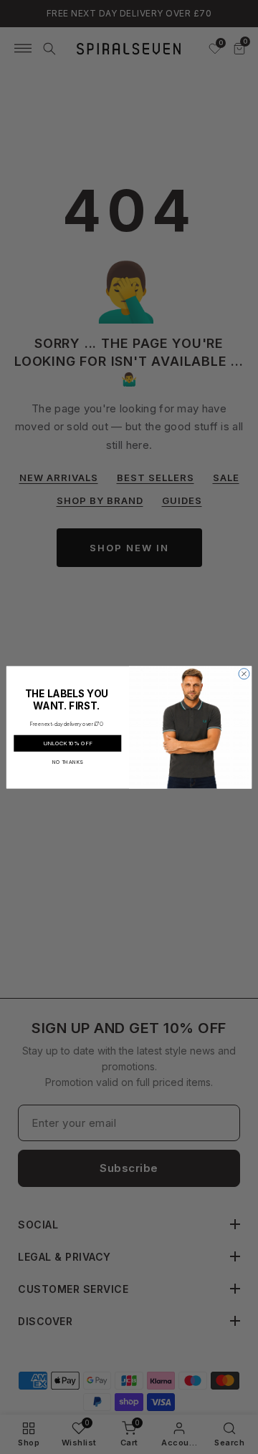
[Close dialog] (244, 673)
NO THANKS (67, 762)
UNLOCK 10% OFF (67, 743)
